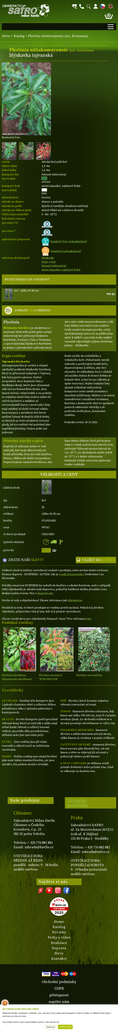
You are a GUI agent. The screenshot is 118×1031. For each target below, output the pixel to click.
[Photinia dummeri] (57, 649)
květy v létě (49, 262)
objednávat (75, 600)
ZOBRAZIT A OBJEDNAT (33, 310)
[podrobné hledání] (74, 6)
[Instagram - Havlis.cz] (58, 892)
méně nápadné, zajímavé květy (61, 270)
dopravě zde (45, 593)
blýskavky (48, 258)
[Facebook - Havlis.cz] (66, 892)
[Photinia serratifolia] (94, 649)
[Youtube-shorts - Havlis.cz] (40, 892)
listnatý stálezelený (54, 266)
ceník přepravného (71, 574)
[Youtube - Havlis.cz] (49, 892)
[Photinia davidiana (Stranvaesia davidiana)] (20, 649)
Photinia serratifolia (89, 675)
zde (89, 619)
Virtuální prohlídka (77, 803)
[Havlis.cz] (26, 10)
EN (110, 6)
